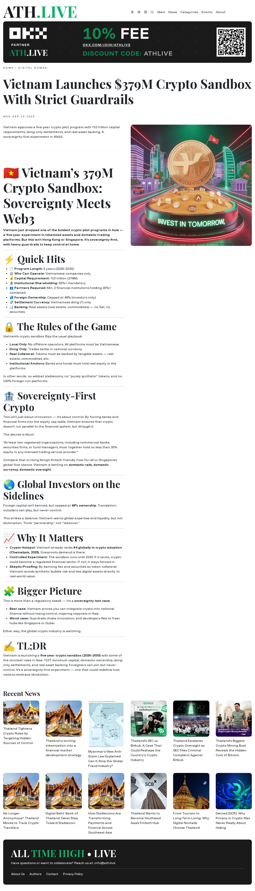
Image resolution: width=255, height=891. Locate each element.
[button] (127, 42)
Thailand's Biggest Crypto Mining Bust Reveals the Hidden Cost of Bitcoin (231, 748)
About (221, 12)
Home (8, 67)
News (172, 12)
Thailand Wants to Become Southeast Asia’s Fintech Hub (146, 818)
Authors (35, 874)
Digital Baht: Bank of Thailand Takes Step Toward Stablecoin (62, 818)
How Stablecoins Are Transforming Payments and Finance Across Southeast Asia (104, 822)
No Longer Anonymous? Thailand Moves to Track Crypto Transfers (21, 820)
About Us (18, 874)
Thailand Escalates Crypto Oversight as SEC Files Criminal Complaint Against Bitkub (189, 750)
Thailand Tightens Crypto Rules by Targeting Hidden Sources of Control (18, 735)
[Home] (63, 12)
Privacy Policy (73, 874)
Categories (189, 12)
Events (207, 12)
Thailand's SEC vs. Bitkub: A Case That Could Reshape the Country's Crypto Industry (146, 750)
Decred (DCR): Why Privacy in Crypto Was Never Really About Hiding (233, 820)
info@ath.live (104, 863)
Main (161, 12)
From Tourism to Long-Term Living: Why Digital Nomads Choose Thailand (191, 820)
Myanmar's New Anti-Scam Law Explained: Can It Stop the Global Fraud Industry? (105, 758)
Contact (52, 874)
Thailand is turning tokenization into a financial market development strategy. (64, 748)
